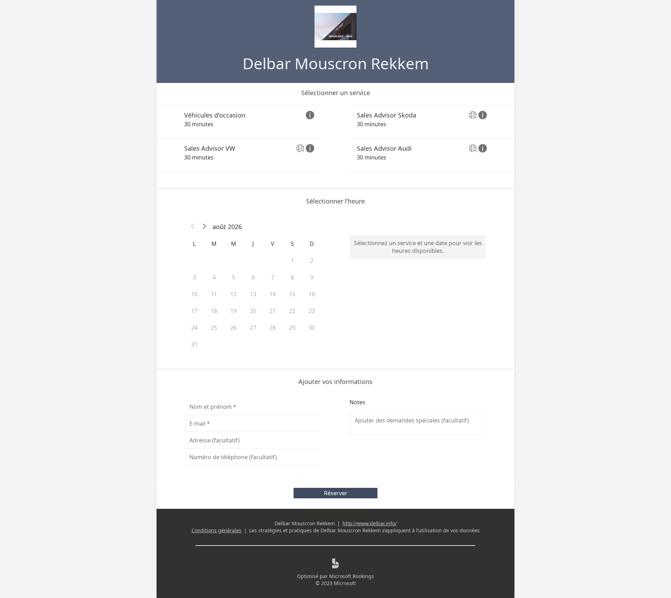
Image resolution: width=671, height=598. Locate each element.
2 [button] (311, 260)
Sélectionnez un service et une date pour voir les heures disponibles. (418, 247)
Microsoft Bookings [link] (351, 576)
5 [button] (233, 277)
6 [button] (253, 277)
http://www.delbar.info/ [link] (369, 523)
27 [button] (253, 328)
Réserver (335, 493)
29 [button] (292, 328)
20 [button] (253, 311)
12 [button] (233, 294)
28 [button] (272, 328)
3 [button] (194, 277)
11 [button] (214, 294)
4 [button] (214, 277)
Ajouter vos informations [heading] (335, 381)
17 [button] (194, 311)
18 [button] (214, 311)
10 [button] (194, 294)
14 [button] (272, 294)
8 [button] (292, 277)
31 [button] (194, 344)
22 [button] (292, 311)
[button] (193, 226)
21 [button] (272, 311)
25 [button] (214, 328)
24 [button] (194, 328)
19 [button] (233, 311)
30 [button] (312, 328)
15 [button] (292, 294)
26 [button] (233, 328)
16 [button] (312, 294)
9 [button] (311, 277)
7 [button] (272, 277)
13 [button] (253, 294)
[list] (335, 138)
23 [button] (312, 311)
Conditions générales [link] (216, 530)
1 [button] (292, 260)
